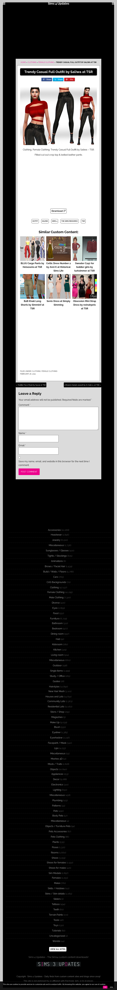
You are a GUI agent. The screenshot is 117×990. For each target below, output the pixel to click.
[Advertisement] (58, 32)
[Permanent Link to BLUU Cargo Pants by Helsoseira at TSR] (32, 259)
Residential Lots (56, 706)
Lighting (57, 789)
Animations (57, 561)
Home (23, 62)
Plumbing (57, 800)
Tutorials (56, 930)
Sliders (57, 899)
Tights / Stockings (57, 555)
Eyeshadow (56, 737)
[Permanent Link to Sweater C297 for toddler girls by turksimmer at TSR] (84, 259)
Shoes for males (57, 867)
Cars (55, 577)
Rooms (54, 852)
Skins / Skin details (55, 893)
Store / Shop (57, 711)
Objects (54, 769)
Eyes (55, 608)
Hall (58, 639)
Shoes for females (56, 862)
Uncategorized (57, 936)
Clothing (32, 62)
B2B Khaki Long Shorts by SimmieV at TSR (32, 305)
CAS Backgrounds (56, 582)
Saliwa (45, 221)
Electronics (57, 784)
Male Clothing (56, 597)
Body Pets (57, 815)
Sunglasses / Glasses (57, 550)
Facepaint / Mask (57, 743)
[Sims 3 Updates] (58, 964)
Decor (56, 779)
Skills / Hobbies (56, 888)
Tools (56, 920)
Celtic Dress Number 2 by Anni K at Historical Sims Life (58, 267)
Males (57, 883)
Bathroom (57, 623)
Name (22, 433)
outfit (35, 221)
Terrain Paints (56, 914)
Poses (55, 847)
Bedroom (57, 628)
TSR (83, 221)
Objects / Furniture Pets (57, 826)
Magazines (57, 717)
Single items (56, 670)
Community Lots (56, 701)
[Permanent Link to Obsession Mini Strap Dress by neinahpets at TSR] (84, 297)
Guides (56, 681)
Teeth (56, 909)
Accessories (54, 530)
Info (111, 987)
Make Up (54, 722)
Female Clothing (46, 62)
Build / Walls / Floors (54, 571)
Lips (56, 748)
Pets (55, 811)
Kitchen (57, 649)
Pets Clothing (58, 836)
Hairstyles (54, 686)
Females (56, 877)
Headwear (56, 534)
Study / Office (57, 676)
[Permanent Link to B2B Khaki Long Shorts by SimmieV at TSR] (32, 297)
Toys (55, 925)
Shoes (55, 858)
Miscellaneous (56, 545)
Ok (105, 987)
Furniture (54, 618)
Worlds (56, 941)
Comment (24, 405)
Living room (57, 655)
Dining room (57, 633)
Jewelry (56, 540)
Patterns (56, 805)
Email (22, 445)
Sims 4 (54, 221)
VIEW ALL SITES (57, 949)
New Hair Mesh (56, 691)
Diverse (56, 602)
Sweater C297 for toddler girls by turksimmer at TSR (84, 267)
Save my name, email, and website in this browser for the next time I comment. (54, 463)
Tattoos (56, 904)
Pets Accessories (58, 831)
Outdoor (57, 665)
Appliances (57, 774)
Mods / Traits (55, 764)
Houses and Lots (54, 696)
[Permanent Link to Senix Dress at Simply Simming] (58, 297)
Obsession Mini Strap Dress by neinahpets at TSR (84, 305)
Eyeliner (56, 732)
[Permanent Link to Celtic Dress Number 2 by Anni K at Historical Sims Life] (58, 259)
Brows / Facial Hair (55, 566)
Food (55, 613)
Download (57, 211)
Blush (57, 727)
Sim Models (55, 873)
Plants (56, 842)
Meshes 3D (56, 758)
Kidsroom (57, 644)
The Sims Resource (69, 221)
